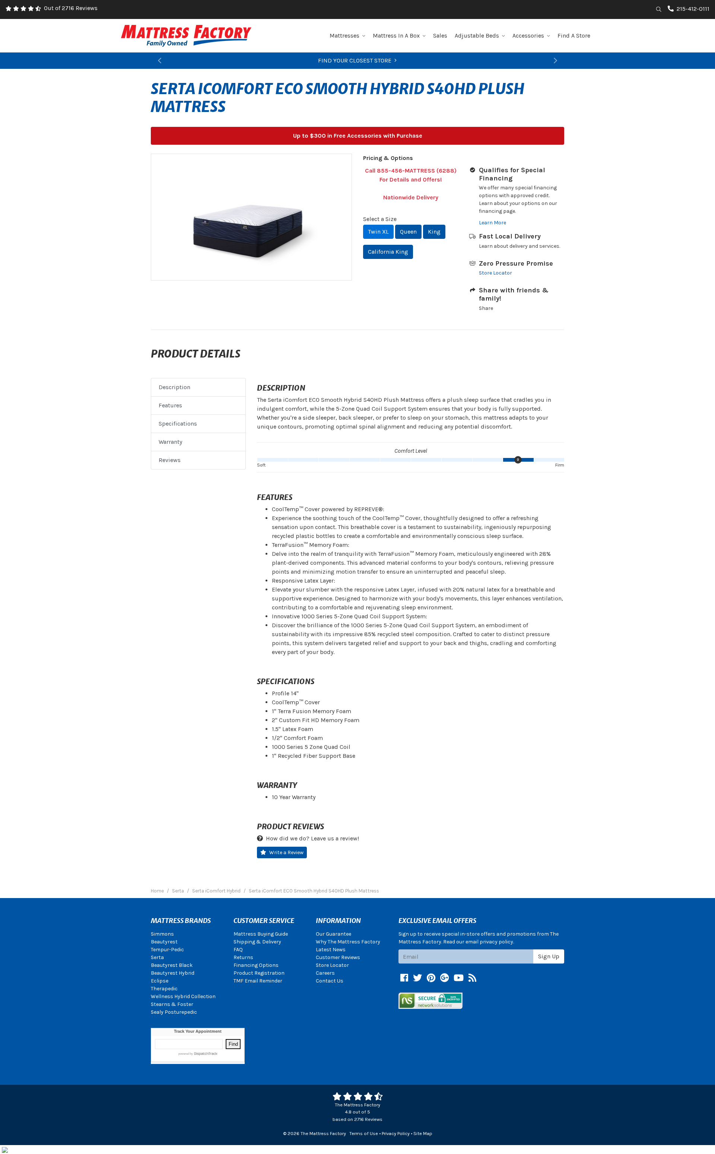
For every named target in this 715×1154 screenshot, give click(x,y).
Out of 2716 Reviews (71, 8)
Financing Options (256, 965)
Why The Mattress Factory (348, 942)
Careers (325, 973)
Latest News (331, 949)
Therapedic (164, 988)
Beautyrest (164, 942)
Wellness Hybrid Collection (183, 996)
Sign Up (548, 956)
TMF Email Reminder (257, 981)
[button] (159, 60)
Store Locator (495, 273)
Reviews (170, 460)
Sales (440, 35)
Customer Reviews (338, 957)
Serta (157, 957)
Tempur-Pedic (167, 949)
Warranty (170, 441)
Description (174, 387)
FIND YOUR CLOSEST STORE (354, 60)
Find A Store (573, 35)
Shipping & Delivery (257, 942)
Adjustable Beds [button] (477, 35)
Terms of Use (363, 1133)
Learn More (492, 222)
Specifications (178, 423)
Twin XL (378, 231)
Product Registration (259, 973)
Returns (243, 957)
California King (388, 251)
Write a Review (286, 852)
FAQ (238, 949)
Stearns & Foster (172, 1004)
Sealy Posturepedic (174, 1012)
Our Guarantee (333, 934)
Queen (408, 231)
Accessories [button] (528, 35)
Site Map (422, 1133)
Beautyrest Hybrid (172, 973)
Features (170, 405)
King (434, 231)
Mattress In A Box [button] (396, 35)
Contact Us (329, 981)
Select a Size (380, 218)
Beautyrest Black (172, 965)
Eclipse (159, 981)
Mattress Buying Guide (260, 934)
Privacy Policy (396, 1133)
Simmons (162, 934)
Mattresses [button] (344, 35)
